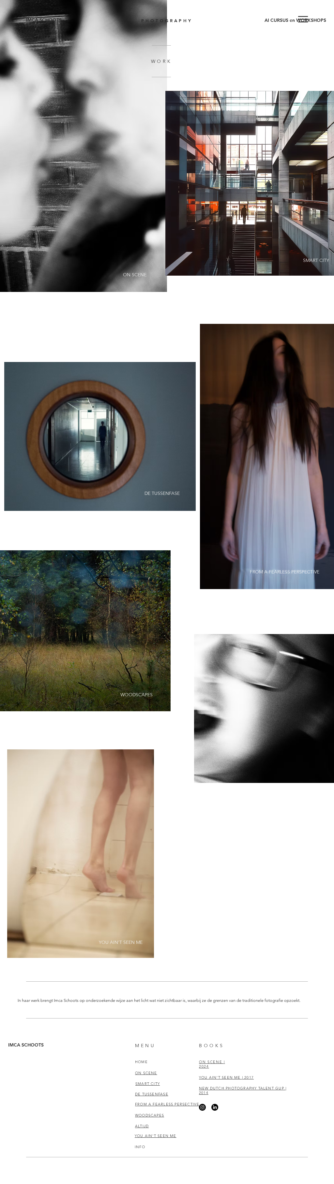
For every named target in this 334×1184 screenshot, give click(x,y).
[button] (303, 19)
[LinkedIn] (214, 1107)
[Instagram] (202, 1107)
